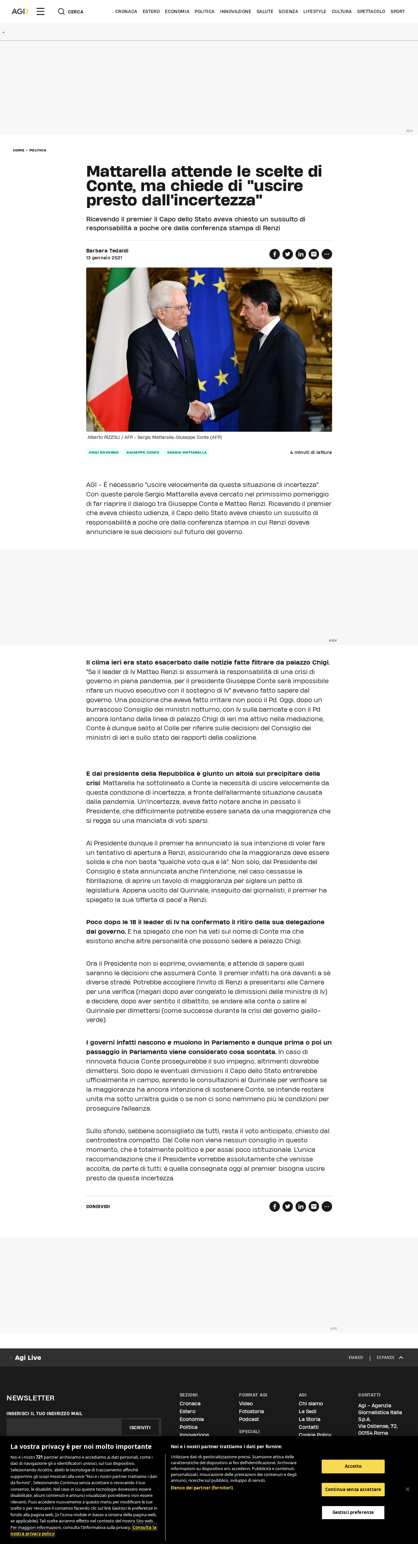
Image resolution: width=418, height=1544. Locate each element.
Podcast (249, 1419)
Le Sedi (307, 1411)
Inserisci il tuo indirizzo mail (45, 1413)
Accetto (353, 1466)
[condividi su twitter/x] (287, 254)
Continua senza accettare (353, 1489)
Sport (398, 11)
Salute (265, 11)
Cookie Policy (315, 1435)
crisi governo (104, 452)
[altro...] (327, 254)
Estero (151, 11)
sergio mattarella (187, 452)
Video (246, 1403)
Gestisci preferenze (353, 1512)
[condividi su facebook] (274, 254)
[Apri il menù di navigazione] (40, 11)
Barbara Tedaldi (107, 251)
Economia (177, 11)
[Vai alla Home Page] (20, 11)
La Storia (309, 1419)
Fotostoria (251, 1411)
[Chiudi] (407, 1489)
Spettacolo (371, 11)
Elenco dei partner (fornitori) (202, 1488)
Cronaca (126, 11)
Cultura (342, 11)
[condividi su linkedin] (301, 254)
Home (18, 150)
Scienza (288, 11)
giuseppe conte (142, 452)
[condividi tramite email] (314, 254)
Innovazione (235, 11)
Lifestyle (314, 11)
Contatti (309, 1427)
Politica (205, 11)
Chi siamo (311, 1403)
